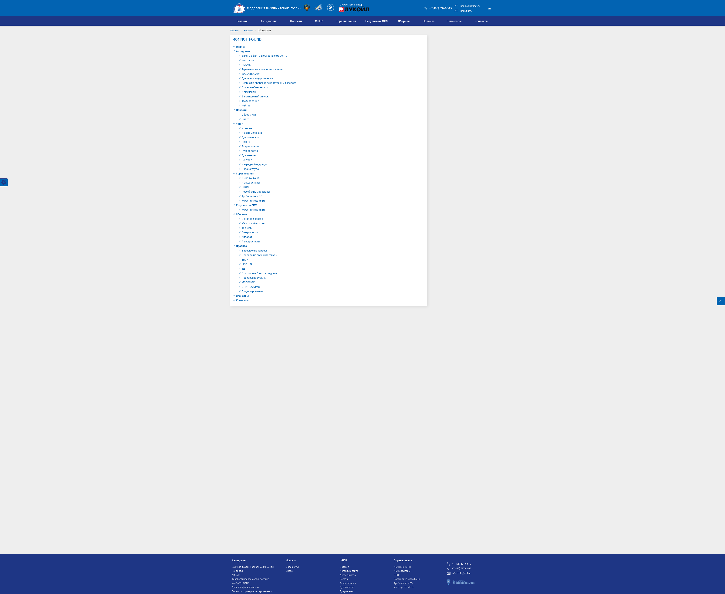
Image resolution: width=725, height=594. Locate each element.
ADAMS (246, 64)
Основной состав (252, 219)
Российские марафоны (256, 191)
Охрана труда (250, 169)
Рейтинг (247, 105)
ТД (243, 268)
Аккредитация (250, 146)
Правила (241, 246)
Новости (248, 30)
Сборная (241, 214)
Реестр (246, 141)
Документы (249, 92)
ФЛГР (239, 123)
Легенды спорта (252, 132)
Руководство (250, 151)
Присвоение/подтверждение (260, 273)
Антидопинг (243, 51)
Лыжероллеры (251, 182)
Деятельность (250, 137)
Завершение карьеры (255, 250)
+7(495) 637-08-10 (461, 563)
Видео (245, 119)
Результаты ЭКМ (246, 205)
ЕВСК (245, 259)
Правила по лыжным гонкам (259, 255)
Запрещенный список (255, 96)
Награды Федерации (255, 164)
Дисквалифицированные (257, 78)
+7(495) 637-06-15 (440, 8)
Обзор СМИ (249, 114)
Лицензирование (252, 291)
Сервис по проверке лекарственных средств (269, 83)
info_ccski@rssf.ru (470, 6)
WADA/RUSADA (251, 74)
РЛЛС (245, 187)
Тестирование (250, 101)
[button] (269, 21)
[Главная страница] (239, 8)
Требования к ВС (252, 196)
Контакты (248, 60)
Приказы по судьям (254, 277)
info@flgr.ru (466, 10)
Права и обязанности (255, 87)
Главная (234, 30)
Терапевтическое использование (262, 69)
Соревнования (245, 173)
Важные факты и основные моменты (265, 55)
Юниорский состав (253, 223)
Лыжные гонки (251, 178)
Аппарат (247, 237)
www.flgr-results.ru (253, 200)
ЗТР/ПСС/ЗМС (251, 287)
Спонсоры (242, 296)
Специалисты (250, 232)
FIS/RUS (247, 264)
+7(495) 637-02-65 (461, 568)
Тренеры (247, 228)
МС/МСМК (248, 282)
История (247, 128)
